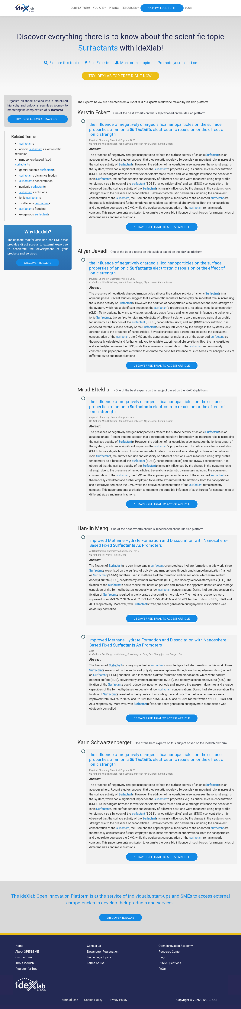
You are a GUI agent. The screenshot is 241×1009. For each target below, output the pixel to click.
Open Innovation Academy (176, 946)
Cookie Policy (93, 1000)
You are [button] (98, 7)
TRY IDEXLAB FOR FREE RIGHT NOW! (120, 76)
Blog (162, 957)
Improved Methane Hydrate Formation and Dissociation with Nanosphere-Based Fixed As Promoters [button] (158, 543)
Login (188, 7)
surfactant (25, 143)
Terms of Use (69, 1000)
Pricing (114, 7)
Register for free (26, 968)
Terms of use (95, 963)
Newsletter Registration (102, 951)
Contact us (94, 946)
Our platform (23, 957)
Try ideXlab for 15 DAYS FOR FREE (40, 119)
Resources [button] (129, 7)
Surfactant (212, 155)
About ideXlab (24, 963)
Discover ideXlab (37, 262)
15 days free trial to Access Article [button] (162, 227)
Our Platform (80, 7)
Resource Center (170, 951)
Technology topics (99, 957)
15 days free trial (162, 8)
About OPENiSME (27, 951)
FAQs (162, 968)
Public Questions (170, 963)
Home (19, 946)
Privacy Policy (117, 1000)
